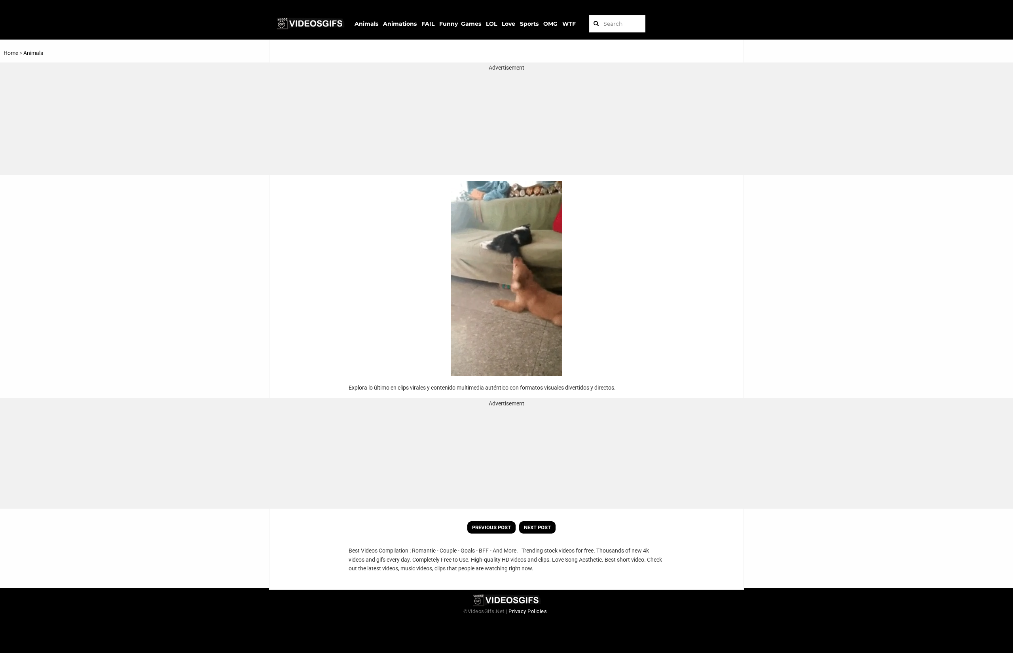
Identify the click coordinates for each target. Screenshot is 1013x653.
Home (11, 53)
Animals (33, 53)
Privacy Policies (527, 611)
